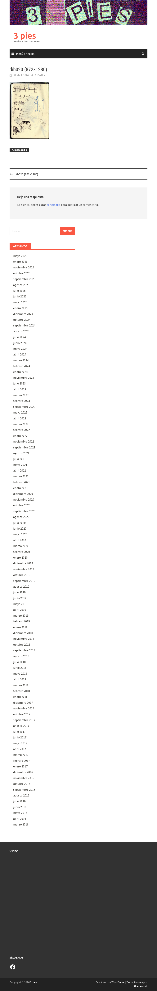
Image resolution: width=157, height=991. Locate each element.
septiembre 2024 (24, 325)
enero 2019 (20, 627)
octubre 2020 (21, 505)
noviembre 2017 (23, 708)
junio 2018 (19, 668)
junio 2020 (19, 528)
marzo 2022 (21, 424)
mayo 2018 (20, 673)
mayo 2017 (20, 743)
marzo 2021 (21, 476)
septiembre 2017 (24, 720)
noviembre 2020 (23, 499)
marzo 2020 (21, 546)
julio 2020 (19, 523)
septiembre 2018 (24, 650)
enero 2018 (20, 697)
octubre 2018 (21, 644)
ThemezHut (140, 986)
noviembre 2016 (23, 778)
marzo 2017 (21, 755)
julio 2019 (19, 592)
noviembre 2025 (23, 267)
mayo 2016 (20, 813)
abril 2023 (19, 389)
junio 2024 (19, 343)
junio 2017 (19, 737)
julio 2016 (19, 801)
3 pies (24, 35)
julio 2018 (19, 662)
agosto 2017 (21, 726)
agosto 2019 (21, 586)
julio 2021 (19, 459)
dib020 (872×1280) (26, 174)
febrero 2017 (21, 760)
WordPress (117, 982)
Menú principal (25, 54)
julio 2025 (19, 290)
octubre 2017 (21, 714)
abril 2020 (19, 540)
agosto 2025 (21, 285)
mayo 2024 (20, 349)
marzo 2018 (21, 685)
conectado (53, 205)
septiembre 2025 (24, 279)
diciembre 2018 (23, 633)
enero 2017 (20, 766)
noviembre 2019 (23, 569)
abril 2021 (19, 470)
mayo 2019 (20, 604)
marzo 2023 (21, 395)
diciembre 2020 (23, 494)
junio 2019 (19, 598)
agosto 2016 (21, 795)
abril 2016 (19, 819)
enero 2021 (20, 488)
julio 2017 (19, 731)
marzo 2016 (21, 824)
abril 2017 (19, 749)
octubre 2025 (21, 273)
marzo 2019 (21, 615)
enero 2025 (20, 308)
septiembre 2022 (24, 407)
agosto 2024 (21, 331)
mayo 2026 (20, 256)
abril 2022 (19, 418)
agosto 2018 (21, 656)
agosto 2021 (21, 453)
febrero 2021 (21, 482)
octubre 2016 (21, 784)
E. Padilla (40, 75)
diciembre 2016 (23, 772)
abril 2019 (19, 609)
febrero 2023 (21, 401)
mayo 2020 (20, 534)
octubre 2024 (21, 319)
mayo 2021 (20, 465)
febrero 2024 (21, 366)
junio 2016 (19, 807)
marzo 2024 (21, 360)
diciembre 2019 (23, 563)
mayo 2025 (20, 302)
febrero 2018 (21, 691)
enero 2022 (20, 436)
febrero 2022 (21, 430)
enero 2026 (20, 261)
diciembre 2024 (23, 314)
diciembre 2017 (23, 702)
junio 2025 (19, 296)
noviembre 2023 (23, 378)
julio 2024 (19, 337)
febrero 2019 (21, 621)
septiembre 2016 (24, 790)
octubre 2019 (21, 575)
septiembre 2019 (24, 581)
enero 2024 (20, 372)
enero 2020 (20, 557)
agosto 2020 (21, 517)
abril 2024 (19, 354)
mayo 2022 (20, 412)
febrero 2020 (21, 552)
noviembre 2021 (23, 441)
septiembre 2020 (24, 511)
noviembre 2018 (23, 638)
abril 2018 (19, 679)
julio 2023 (19, 383)
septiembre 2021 (24, 447)
